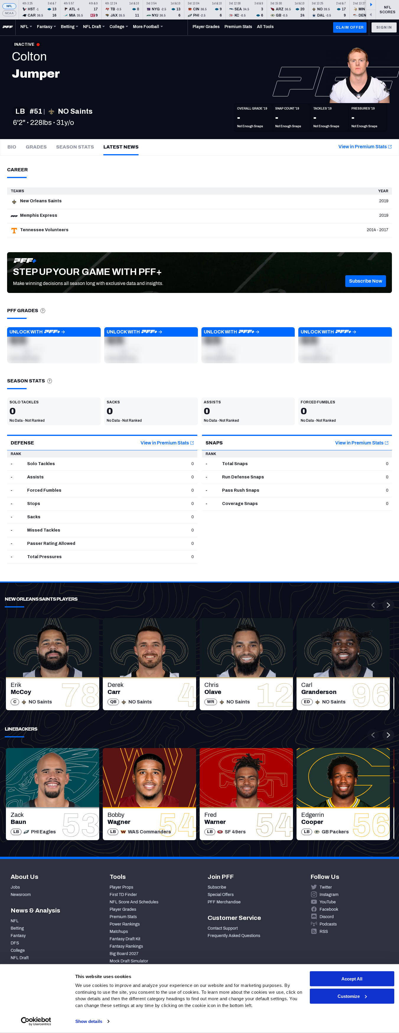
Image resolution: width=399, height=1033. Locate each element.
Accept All (351, 978)
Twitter (326, 887)
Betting (17, 928)
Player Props (121, 887)
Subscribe (217, 887)
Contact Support (223, 928)
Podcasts (328, 924)
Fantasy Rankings (126, 946)
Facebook (329, 909)
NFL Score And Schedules (134, 902)
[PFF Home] (7, 27)
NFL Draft (20, 958)
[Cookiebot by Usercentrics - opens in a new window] (36, 1021)
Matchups (119, 931)
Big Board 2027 (124, 953)
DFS (15, 943)
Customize (349, 996)
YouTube (328, 902)
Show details (88, 1021)
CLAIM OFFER (350, 27)
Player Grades (123, 909)
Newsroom (21, 894)
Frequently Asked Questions (234, 935)
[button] (366, 281)
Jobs (15, 887)
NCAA (9, 13)
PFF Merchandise (224, 902)
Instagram (329, 894)
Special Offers (221, 894)
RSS (324, 931)
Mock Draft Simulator (129, 961)
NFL (9, 6)
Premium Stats (123, 917)
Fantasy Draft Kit (125, 939)
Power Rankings (125, 924)
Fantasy (18, 935)
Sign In (384, 27)
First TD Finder (123, 894)
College (18, 950)
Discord (327, 917)
